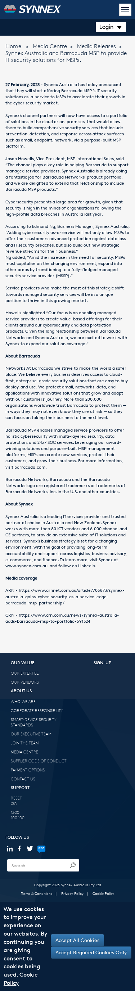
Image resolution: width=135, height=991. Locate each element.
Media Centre (50, 46)
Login (106, 26)
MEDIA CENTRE (24, 751)
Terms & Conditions (36, 893)
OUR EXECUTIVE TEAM (31, 734)
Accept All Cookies (77, 940)
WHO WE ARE (23, 701)
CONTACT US (23, 778)
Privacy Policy (72, 893)
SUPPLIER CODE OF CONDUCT (39, 760)
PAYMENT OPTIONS (28, 769)
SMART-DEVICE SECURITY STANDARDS (34, 722)
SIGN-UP (102, 662)
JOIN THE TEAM (25, 742)
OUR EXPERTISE (25, 673)
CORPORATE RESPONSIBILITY (37, 710)
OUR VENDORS (25, 682)
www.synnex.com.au (27, 565)
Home (13, 46)
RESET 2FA (16, 800)
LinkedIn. (87, 565)
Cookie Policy (103, 893)
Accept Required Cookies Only (91, 952)
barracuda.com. (30, 467)
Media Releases (96, 46)
